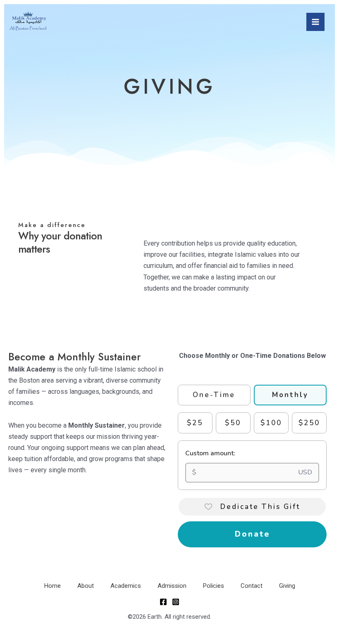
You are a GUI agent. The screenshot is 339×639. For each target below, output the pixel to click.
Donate (252, 534)
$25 (195, 423)
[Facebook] (163, 602)
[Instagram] (175, 602)
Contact (252, 585)
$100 (271, 423)
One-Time (214, 395)
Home (52, 585)
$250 (309, 423)
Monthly (290, 395)
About (85, 585)
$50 (233, 423)
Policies (213, 585)
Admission (172, 585)
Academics (125, 585)
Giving (287, 585)
